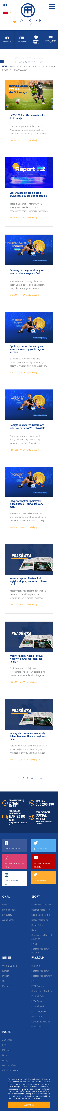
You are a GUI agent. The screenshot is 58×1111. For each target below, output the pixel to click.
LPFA (34, 980)
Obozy (5, 1060)
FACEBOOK (48, 821)
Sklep (4, 1055)
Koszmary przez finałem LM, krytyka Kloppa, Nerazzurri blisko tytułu (28, 581)
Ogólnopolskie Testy (40, 909)
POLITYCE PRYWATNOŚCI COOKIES (24, 1099)
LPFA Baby (36, 1001)
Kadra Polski (37, 925)
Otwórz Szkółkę (9, 965)
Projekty (6, 975)
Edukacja (6, 1050)
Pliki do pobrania (10, 1070)
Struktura (36, 965)
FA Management (39, 1011)
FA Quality (7, 914)
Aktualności (16, 66)
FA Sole (35, 943)
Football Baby (38, 996)
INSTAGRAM (40, 821)
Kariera (5, 970)
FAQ (4, 1045)
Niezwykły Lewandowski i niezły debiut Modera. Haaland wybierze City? (28, 736)
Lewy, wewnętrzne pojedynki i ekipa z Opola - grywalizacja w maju (26, 503)
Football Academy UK (41, 975)
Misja (4, 904)
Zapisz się (7, 1039)
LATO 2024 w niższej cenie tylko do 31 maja (27, 117)
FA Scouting (37, 1016)
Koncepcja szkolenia (41, 904)
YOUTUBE (39, 823)
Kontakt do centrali (40, 1021)
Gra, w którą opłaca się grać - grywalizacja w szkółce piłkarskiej (28, 194)
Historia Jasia (9, 909)
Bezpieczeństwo (10, 1065)
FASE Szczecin (38, 986)
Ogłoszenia (36, 1026)
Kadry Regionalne (39, 919)
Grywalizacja (20, 70)
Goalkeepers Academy (42, 991)
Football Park (37, 1006)
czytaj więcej (32, 140)
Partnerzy (7, 986)
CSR (4, 980)
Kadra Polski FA (32, 66)
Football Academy (40, 970)
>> (41, 777)
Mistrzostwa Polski (40, 914)
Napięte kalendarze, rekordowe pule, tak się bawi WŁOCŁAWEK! (27, 426)
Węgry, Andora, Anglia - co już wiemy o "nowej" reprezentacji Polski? (26, 658)
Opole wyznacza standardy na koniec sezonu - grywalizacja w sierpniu (27, 349)
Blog (33, 929)
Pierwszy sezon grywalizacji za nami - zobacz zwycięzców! (27, 271)
